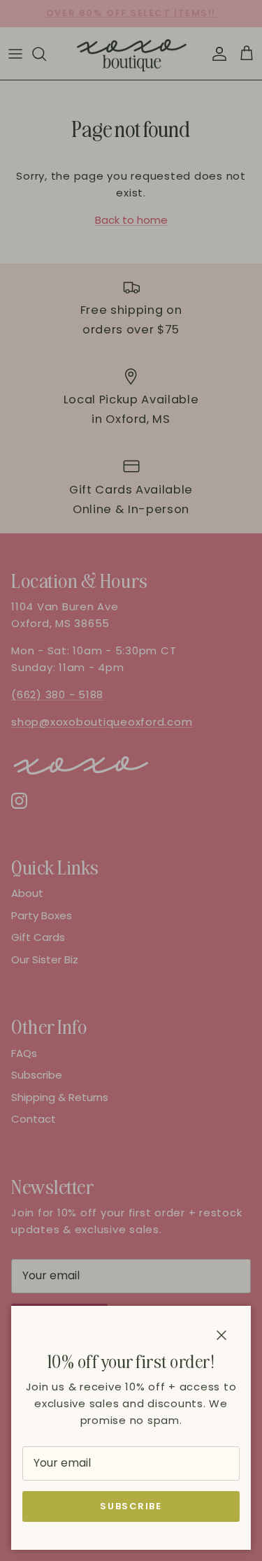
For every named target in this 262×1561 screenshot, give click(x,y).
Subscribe (130, 1506)
